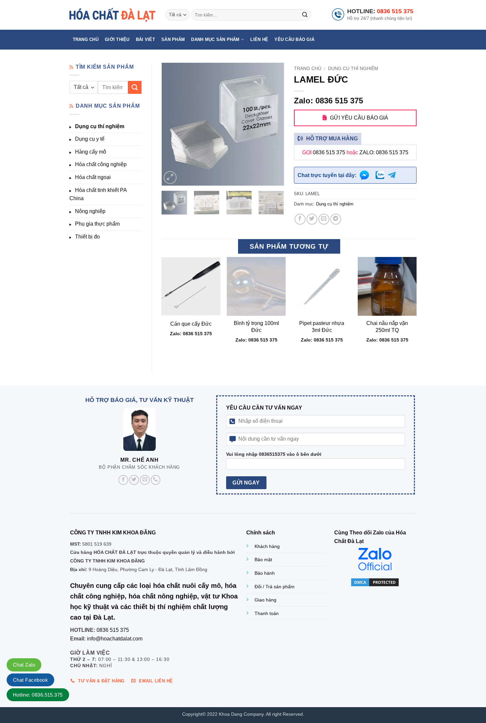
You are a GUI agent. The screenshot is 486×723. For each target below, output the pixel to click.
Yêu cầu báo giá (294, 39)
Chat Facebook (30, 680)
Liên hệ (259, 39)
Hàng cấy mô (90, 152)
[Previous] (172, 124)
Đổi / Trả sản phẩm (275, 586)
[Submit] (304, 14)
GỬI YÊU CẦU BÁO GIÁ (359, 118)
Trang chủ (86, 39)
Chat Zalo (24, 665)
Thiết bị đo (87, 236)
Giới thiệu (117, 39)
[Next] (273, 124)
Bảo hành (265, 573)
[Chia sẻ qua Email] (323, 219)
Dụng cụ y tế (89, 139)
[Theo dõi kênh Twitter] (134, 480)
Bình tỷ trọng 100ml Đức (256, 326)
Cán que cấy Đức (191, 324)
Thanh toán (267, 613)
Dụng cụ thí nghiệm (99, 126)
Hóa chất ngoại (93, 177)
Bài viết (145, 39)
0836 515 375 (395, 11)
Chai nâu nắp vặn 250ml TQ (387, 326)
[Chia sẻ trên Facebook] (300, 219)
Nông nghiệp (90, 211)
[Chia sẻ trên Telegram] (335, 219)
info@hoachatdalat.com (114, 638)
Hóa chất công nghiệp (101, 164)
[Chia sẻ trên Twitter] (311, 219)
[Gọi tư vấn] (156, 480)
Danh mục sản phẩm (215, 39)
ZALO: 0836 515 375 (383, 152)
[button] (170, 177)
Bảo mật (263, 559)
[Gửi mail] (145, 480)
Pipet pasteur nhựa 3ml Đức (321, 326)
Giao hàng (265, 599)
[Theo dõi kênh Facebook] (123, 480)
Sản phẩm (173, 39)
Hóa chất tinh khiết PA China (98, 194)
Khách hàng (267, 546)
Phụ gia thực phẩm (97, 224)
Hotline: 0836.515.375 (38, 695)
